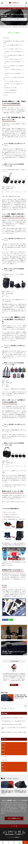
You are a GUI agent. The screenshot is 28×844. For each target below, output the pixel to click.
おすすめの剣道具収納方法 (11, 90)
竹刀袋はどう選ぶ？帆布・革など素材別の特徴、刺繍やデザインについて (21, 696)
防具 (5, 708)
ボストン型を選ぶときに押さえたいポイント (14, 81)
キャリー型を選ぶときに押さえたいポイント (14, 48)
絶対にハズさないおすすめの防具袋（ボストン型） (14, 84)
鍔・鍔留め (5, 756)
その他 (4, 746)
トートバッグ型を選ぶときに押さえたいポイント (14, 70)
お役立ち (4, 743)
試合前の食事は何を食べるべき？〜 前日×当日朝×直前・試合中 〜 (14, 721)
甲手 (11, 708)
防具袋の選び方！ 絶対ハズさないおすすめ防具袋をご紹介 (20, 791)
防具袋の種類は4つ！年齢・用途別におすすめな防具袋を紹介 (13, 42)
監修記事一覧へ (14, 684)
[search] (25, 706)
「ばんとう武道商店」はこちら (14, 818)
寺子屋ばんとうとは (8, 5)
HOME (3, 26)
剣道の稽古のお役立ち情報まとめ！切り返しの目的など (12, 724)
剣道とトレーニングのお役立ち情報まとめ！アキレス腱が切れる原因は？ (14, 728)
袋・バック (20, 18)
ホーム (2, 5)
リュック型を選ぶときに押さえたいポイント (14, 59)
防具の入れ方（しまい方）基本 (10, 87)
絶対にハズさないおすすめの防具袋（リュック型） (14, 62)
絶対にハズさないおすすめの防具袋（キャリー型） (14, 52)
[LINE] (11, 620)
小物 (3, 753)
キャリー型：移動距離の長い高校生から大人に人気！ (13, 46)
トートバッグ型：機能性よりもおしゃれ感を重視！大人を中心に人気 (13, 66)
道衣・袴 (22, 5)
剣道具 (15, 5)
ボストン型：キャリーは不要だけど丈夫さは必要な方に (13, 78)
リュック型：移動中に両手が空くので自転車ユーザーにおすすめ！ (13, 56)
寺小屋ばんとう (17, 837)
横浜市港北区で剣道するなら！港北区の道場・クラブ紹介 (12, 717)
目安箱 (23, 832)
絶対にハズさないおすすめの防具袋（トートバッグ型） (14, 74)
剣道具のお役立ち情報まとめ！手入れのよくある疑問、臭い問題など (14, 733)
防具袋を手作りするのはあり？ (10, 92)
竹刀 (18, 5)
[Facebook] (5, 620)
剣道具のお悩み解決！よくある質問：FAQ (14, 834)
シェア (8, 843)
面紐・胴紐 (5, 760)
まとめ (6, 95)
